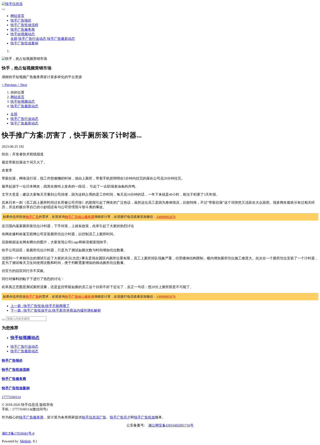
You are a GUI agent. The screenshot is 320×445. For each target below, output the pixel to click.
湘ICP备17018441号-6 (18, 433)
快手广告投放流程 (24, 25)
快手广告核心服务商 (79, 216)
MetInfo (25, 441)
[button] (9, 85)
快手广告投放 (144, 417)
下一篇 (55, 310)
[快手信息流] (160, 4)
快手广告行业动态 (32, 38)
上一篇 (40, 306)
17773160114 (11, 397)
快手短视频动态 (22, 34)
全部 (13, 38)
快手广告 (32, 216)
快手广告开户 (120, 417)
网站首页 (17, 16)
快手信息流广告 (94, 417)
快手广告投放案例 (24, 43)
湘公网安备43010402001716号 (171, 425)
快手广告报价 (20, 20)
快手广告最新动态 (61, 38)
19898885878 (165, 216)
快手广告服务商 (22, 29)
